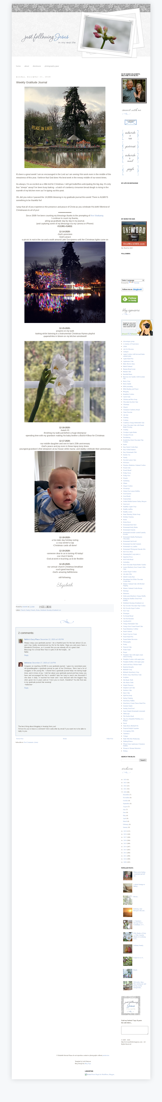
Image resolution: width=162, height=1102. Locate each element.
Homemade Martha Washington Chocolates (132, 538)
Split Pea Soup (127, 695)
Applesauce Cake (128, 361)
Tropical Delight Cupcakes (131, 728)
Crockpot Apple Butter (130, 432)
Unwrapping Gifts (128, 731)
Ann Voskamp (96, 216)
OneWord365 (127, 621)
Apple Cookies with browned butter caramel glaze (134, 355)
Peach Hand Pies (128, 637)
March (125, 821)
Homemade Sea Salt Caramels (132, 544)
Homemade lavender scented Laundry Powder (134, 533)
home (18, 66)
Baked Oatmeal (127, 366)
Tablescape (126, 713)
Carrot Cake (126, 397)
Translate (136, 283)
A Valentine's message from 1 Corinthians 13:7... (139, 923)
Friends (33, 610)
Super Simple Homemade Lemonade (134, 711)
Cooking (125, 420)
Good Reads (127, 496)
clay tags (125, 415)
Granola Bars (127, 499)
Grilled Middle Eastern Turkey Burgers (135, 501)
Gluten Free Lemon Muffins (131, 491)
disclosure (37, 66)
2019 (125, 831)
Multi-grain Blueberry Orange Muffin (134, 596)
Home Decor (127, 522)
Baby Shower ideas (129, 364)
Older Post (110, 739)
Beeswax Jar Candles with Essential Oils (134, 377)
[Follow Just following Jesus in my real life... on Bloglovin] (132, 291)
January (125, 827)
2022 (125, 786)
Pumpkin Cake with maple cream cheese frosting (133, 655)
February (126, 824)
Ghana (125, 483)
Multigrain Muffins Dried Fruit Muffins (132, 599)
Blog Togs (88, 1063)
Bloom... (136, 896)
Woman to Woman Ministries (132, 748)
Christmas (126, 404)
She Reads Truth (128, 680)
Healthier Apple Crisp (129, 506)
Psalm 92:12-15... (138, 958)
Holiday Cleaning (128, 517)
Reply (26, 655)
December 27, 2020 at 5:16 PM (44, 663)
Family (28, 610)
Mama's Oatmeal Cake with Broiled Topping (133, 584)
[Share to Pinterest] (50, 607)
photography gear (52, 66)
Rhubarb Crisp (127, 669)
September (126, 803)
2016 (125, 840)
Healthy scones (127, 512)
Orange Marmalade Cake (130, 624)
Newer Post (19, 739)
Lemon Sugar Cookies (130, 571)
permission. (105, 1055)
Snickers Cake (127, 690)
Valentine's (126, 733)
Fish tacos (126, 462)
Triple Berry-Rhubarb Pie (130, 726)
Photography (127, 642)
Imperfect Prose (128, 557)
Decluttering (126, 437)
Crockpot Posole (128, 435)
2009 (125, 862)
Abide (125, 346)
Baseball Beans (127, 374)
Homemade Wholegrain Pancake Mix (134, 549)
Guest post (126, 504)
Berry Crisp (126, 381)
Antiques (126, 352)
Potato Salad (127, 649)
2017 (125, 837)
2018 (125, 834)
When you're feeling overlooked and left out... (139, 874)
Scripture (126, 677)
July (124, 809)
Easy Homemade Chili (130, 452)
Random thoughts (128, 667)
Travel (125, 723)
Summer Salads (128, 706)
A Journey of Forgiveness (131, 344)
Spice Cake (126, 693)
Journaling (126, 562)
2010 (125, 859)
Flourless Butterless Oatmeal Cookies (134, 465)
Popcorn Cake (127, 647)
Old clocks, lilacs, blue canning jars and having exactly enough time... (139, 984)
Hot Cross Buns (128, 552)
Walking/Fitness (128, 741)
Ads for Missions (128, 349)
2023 (125, 782)
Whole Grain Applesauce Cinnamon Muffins (134, 745)
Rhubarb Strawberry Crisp (131, 672)
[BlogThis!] (43, 607)
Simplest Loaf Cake (129, 688)
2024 (125, 779)
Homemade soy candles (130, 546)
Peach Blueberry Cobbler (130, 629)
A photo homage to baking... (139, 885)
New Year (126, 611)
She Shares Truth (128, 682)
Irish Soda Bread (128, 559)
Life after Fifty (127, 574)
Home (38, 610)
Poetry (125, 644)
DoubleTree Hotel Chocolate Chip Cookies (133, 441)
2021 (125, 789)
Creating (125, 430)
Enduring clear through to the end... (139, 909)
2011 (125, 856)
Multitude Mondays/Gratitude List (50, 610)
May (124, 815)
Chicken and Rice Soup (130, 399)
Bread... (135, 970)
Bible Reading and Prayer (130, 389)
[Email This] (40, 607)
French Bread (127, 470)
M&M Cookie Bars (129, 577)
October (125, 800)
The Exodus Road (128, 716)
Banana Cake (127, 371)
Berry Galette (127, 384)
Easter (125, 444)
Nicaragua (126, 613)
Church (23, 610)
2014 (125, 846)
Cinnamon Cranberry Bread (131, 410)
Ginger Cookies (128, 486)
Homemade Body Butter (130, 527)
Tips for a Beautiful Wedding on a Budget (133, 720)
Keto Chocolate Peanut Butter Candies (134, 565)
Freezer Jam (126, 468)
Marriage (126, 591)
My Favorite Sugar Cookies (131, 608)
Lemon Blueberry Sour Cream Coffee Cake (134, 568)
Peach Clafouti (127, 631)
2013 (125, 850)
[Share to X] (45, 607)
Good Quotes (127, 494)
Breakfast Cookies (128, 394)
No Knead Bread (128, 616)
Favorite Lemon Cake (129, 460)
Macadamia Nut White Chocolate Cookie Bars (133, 580)
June (124, 812)
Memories (126, 593)
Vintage (125, 736)
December (126, 795)
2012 (125, 853)
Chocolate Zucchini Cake (130, 402)
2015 (125, 843)
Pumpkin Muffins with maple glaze (133, 662)
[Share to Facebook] (47, 607)
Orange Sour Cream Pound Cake (133, 626)
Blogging (126, 391)
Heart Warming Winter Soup (131, 514)
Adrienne (28, 663)
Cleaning (125, 417)
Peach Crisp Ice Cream (130, 634)
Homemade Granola (129, 530)
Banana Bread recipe (129, 369)
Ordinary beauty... (138, 945)
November (126, 797)
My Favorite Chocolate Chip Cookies (134, 606)
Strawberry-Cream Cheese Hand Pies (134, 703)
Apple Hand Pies (128, 359)
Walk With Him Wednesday (131, 739)
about (26, 66)
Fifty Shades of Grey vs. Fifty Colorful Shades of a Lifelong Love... (139, 936)
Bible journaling (128, 386)
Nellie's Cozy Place (32, 639)
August (125, 806)
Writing (125, 751)
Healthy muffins (128, 509)
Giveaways (126, 488)
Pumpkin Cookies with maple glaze (133, 659)
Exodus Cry (126, 455)
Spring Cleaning (128, 698)
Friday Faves (127, 473)
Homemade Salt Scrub (130, 541)
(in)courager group (128, 341)
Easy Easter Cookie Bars (130, 447)
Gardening (126, 481)
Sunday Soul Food (128, 708)
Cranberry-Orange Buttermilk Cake (133, 423)
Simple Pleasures (128, 685)
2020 (125, 792)
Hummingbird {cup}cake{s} (131, 554)
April (125, 818)
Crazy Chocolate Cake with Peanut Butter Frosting (133, 426)
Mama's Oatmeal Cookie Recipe (132, 588)
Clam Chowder (127, 412)
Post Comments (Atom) (31, 742)
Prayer (125, 652)
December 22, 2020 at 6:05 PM (52, 639)
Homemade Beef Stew (130, 525)
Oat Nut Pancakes (128, 618)
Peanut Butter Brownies (130, 639)
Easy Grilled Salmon (129, 449)
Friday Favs (126, 475)
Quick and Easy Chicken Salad (132, 664)
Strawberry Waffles (129, 701)
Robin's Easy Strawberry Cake (132, 675)
